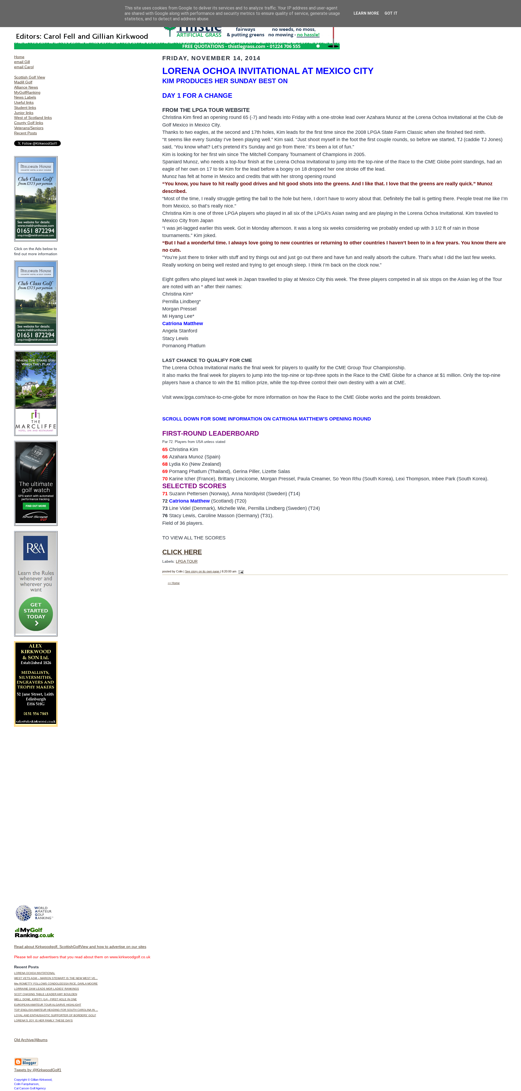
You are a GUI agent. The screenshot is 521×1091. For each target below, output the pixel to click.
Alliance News (26, 87)
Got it (391, 13)
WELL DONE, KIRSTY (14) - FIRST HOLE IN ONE (45, 999)
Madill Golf (23, 82)
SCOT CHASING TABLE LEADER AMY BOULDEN (45, 994)
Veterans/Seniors (28, 128)
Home (19, 57)
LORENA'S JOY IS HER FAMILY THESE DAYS (43, 1020)
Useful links (24, 102)
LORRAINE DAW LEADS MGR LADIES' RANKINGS (46, 988)
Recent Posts (25, 133)
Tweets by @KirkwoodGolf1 (37, 1070)
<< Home (174, 583)
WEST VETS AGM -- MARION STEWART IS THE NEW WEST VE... (56, 978)
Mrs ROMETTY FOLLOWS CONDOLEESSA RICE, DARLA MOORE (56, 983)
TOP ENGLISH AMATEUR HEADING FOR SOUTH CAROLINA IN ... (56, 1009)
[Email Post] (240, 571)
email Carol (24, 67)
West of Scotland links (33, 117)
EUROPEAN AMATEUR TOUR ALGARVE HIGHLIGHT (47, 1004)
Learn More (366, 13)
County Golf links (28, 123)
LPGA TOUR (187, 561)
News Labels (25, 97)
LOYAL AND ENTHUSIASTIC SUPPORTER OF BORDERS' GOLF (55, 1015)
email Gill (22, 62)
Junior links (23, 113)
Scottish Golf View (29, 77)
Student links (25, 107)
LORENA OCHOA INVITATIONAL (34, 973)
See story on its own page (202, 571)
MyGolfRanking (27, 92)
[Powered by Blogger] (26, 1065)
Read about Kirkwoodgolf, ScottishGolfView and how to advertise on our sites (80, 946)
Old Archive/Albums (30, 1040)
